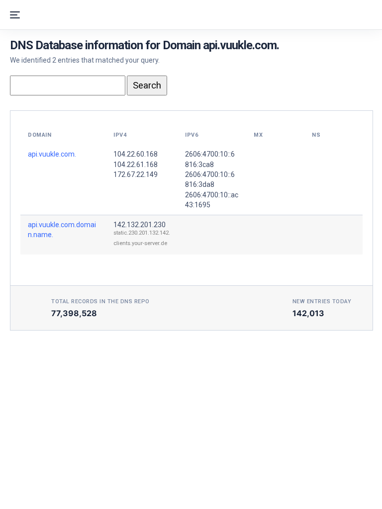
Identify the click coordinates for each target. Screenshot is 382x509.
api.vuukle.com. (52, 154)
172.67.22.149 (135, 174)
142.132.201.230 (139, 225)
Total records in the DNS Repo (100, 301)
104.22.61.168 (135, 165)
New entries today (322, 301)
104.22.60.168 (135, 154)
